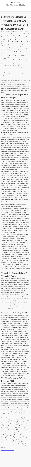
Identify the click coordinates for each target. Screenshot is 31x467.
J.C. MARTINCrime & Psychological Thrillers (15, 4)
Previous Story (5, 450)
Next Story (11, 450)
